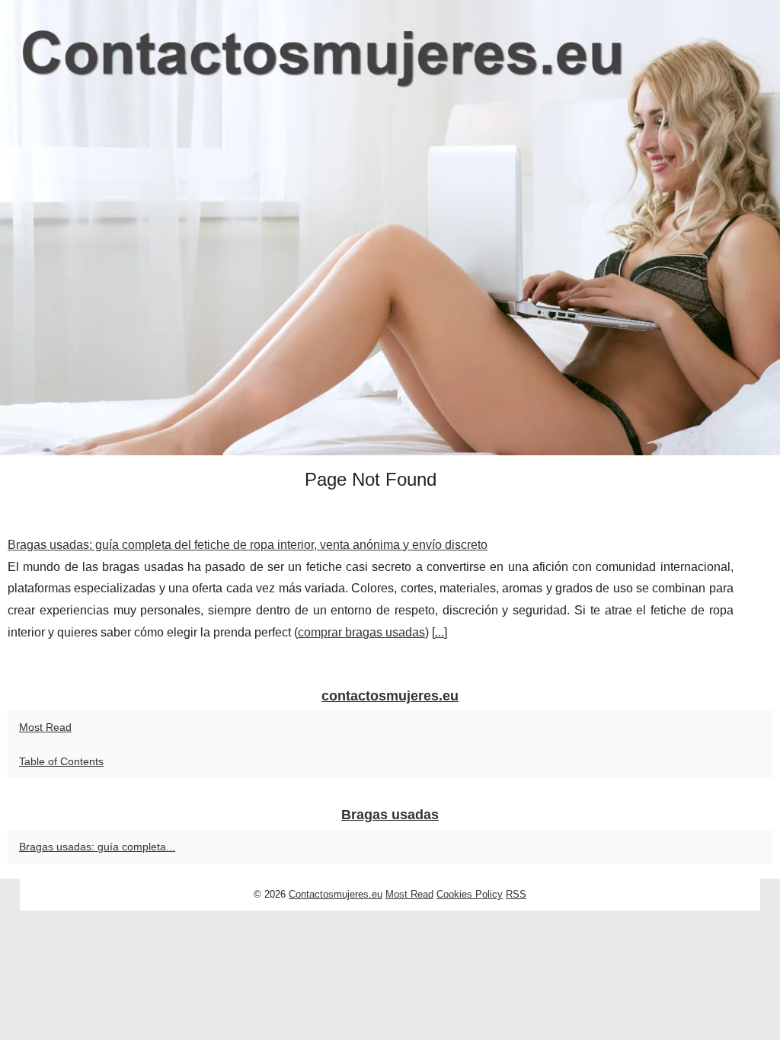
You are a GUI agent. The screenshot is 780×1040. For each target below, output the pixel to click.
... (439, 632)
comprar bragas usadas (361, 632)
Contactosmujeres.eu (335, 894)
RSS (516, 894)
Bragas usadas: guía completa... (97, 847)
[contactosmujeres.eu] (390, 227)
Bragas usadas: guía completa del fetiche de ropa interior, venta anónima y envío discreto (248, 544)
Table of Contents (61, 761)
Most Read (45, 727)
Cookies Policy (469, 894)
